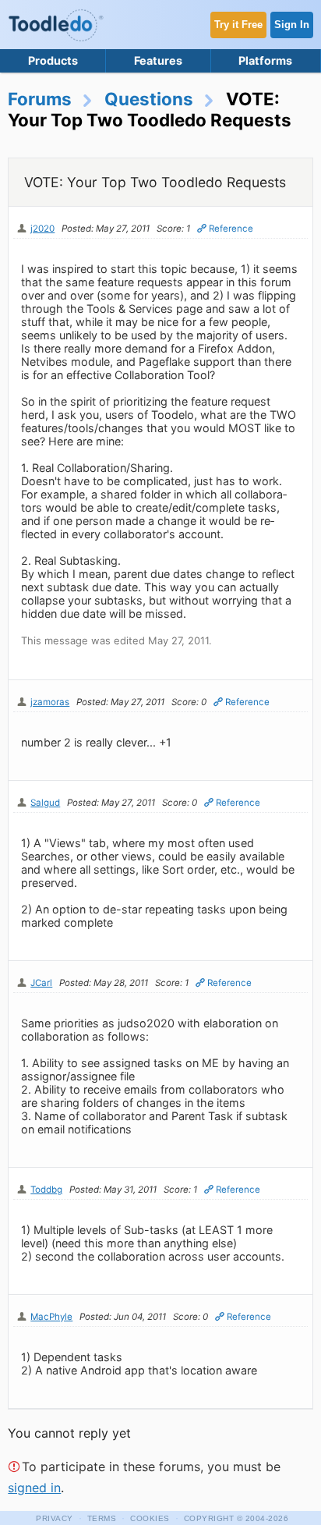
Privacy (54, 1518)
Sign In (291, 24)
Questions (148, 98)
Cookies (150, 1518)
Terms (102, 1518)
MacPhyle (51, 1316)
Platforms (265, 60)
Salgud (45, 802)
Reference (231, 228)
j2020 (42, 228)
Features (158, 60)
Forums (40, 98)
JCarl (41, 982)
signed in (34, 1487)
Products (53, 60)
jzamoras (49, 702)
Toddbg (46, 1189)
